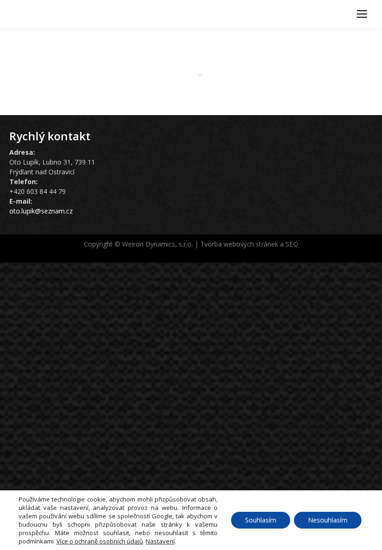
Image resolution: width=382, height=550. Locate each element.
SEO (292, 244)
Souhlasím (260, 520)
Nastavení (160, 541)
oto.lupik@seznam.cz (41, 210)
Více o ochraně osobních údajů (99, 541)
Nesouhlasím (328, 520)
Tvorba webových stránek (239, 244)
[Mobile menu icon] (362, 14)
